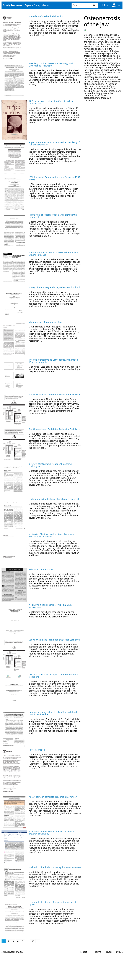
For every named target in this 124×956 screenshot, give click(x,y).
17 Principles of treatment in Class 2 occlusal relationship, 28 (51, 102)
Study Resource (12, 5)
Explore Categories (35, 5)
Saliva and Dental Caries (41, 569)
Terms (98, 951)
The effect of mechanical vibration (46, 16)
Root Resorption (37, 749)
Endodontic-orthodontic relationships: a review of (54, 499)
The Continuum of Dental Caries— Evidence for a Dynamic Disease (53, 253)
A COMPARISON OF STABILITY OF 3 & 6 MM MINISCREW (50, 606)
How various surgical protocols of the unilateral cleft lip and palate (53, 713)
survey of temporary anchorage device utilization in (55, 287)
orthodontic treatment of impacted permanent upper (52, 903)
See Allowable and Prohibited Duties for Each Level (54, 394)
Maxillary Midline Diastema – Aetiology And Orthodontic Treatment (51, 64)
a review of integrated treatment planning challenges (50, 465)
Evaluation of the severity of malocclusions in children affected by (51, 832)
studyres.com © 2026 (12, 951)
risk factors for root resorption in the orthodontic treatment (53, 675)
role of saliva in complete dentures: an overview (53, 796)
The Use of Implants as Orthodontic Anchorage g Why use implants (53, 360)
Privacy (108, 951)
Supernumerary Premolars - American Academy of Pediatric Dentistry (54, 143)
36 (33, 941)
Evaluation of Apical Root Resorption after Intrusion (55, 867)
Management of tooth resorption (45, 322)
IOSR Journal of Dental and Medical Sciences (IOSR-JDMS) (55, 178)
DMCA (119, 951)
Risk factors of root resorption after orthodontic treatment (53, 215)
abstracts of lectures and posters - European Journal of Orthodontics (51, 535)
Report (83, 951)
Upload (105, 5)
